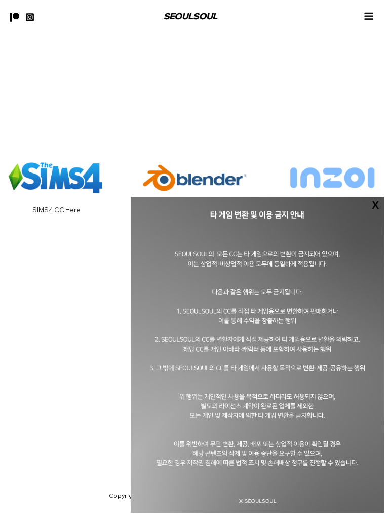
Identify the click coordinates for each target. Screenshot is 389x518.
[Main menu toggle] (369, 16)
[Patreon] (14, 17)
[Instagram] (29, 17)
